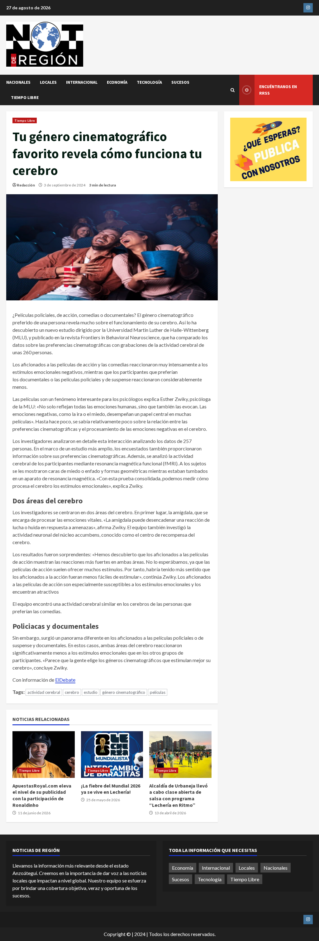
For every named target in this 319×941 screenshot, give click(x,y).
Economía (117, 82)
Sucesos (180, 82)
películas (157, 692)
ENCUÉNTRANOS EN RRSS (278, 90)
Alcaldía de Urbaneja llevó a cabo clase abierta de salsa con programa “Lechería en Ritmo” (180, 754)
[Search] (233, 90)
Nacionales (18, 82)
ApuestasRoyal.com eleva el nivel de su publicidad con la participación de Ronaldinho (43, 754)
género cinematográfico (123, 692)
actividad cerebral (43, 692)
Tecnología (149, 82)
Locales (48, 82)
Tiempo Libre (25, 97)
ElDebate (65, 680)
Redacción (26, 185)
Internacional (82, 82)
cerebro (72, 692)
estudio (91, 692)
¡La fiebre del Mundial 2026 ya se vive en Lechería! (112, 754)
